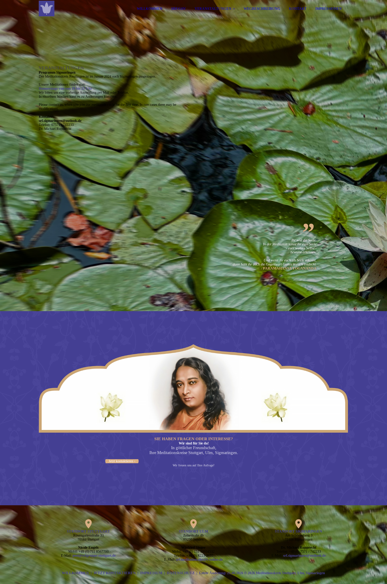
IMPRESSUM (151, 573)
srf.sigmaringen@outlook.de (304, 555)
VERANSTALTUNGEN (213, 9)
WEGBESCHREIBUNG (262, 9)
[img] (78, 15)
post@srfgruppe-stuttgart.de (94, 555)
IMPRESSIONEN (328, 9)
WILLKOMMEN (149, 9)
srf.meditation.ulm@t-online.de (199, 559)
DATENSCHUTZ (181, 573)
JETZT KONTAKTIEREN (114, 573)
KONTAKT (298, 9)
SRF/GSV (178, 9)
